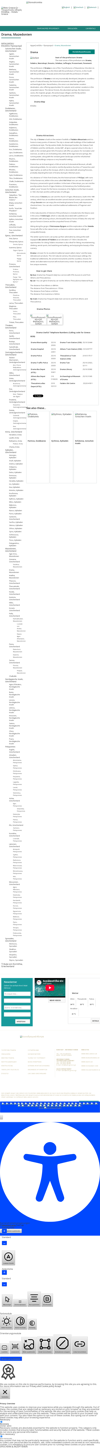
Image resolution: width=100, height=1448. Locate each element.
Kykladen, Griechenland (10, 451)
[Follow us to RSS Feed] (8, 1040)
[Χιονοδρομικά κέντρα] (32, 1036)
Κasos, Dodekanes (13, 139)
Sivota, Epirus (18, 244)
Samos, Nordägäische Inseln (14, 725)
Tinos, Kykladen (15, 540)
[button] (7, 43)
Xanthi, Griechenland (14, 337)
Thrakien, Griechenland (10, 326)
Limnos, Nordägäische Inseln (14, 710)
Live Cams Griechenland (37, 1073)
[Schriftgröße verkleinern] (4, 1243)
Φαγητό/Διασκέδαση (32, 18)
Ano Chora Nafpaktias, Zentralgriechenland (20, 367)
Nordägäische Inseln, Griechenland (14, 680)
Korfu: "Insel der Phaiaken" (15, 209)
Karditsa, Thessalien (13, 291)
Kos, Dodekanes (15, 149)
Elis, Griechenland (16, 825)
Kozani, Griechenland (14, 609)
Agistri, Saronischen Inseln (14, 56)
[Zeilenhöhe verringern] (4, 1284)
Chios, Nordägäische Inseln (14, 733)
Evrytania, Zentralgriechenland (17, 400)
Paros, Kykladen (15, 513)
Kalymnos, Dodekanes (13, 128)
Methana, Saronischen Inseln (14, 71)
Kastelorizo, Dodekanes (13, 145)
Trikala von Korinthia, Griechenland (12, 965)
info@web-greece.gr (68, 1065)
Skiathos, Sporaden (13, 950)
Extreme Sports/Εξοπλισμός (39, 1066)
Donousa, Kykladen (13, 476)
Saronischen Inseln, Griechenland (13, 49)
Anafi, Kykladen (15, 460)
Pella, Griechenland (14, 614)
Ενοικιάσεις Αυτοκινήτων (37, 1070)
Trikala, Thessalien (16, 322)
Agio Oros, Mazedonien (14, 555)
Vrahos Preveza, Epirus (16, 271)
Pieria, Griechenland (14, 645)
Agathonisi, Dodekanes (13, 114)
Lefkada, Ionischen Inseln (15, 226)
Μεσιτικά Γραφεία (7, 1058)
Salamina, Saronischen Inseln (14, 87)
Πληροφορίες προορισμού (48, 28)
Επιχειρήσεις (44, 18)
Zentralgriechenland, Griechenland (14, 353)
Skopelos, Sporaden (13, 955)
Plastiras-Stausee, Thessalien (17, 297)
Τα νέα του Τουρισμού (36, 1058)
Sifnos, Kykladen (15, 528)
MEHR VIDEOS (55, 1000)
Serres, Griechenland (14, 661)
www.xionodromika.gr (90, 1058)
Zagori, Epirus (18, 250)
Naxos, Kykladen (15, 510)
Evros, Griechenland (14, 331)
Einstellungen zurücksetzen (11, 1359)
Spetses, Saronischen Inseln (14, 95)
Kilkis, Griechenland (14, 603)
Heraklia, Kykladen (16, 481)
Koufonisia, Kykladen (13, 494)
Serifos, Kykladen (16, 522)
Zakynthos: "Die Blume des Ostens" (15, 197)
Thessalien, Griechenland (10, 286)
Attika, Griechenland (14, 374)
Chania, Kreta (14, 447)
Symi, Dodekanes (16, 175)
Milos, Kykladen (15, 502)
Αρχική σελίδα (36, 45)
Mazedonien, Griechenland (10, 549)
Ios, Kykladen (14, 484)
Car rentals (90, 28)
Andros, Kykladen (16, 464)
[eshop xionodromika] (34, 2)
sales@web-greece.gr (69, 1070)
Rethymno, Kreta (15, 441)
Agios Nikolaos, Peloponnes (17, 889)
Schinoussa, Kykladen (14, 535)
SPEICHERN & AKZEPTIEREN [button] (14, 1446)
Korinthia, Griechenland (14, 834)
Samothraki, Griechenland (14, 348)
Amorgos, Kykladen (13, 456)
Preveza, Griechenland (14, 265)
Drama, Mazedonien (14, 571)
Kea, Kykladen (14, 487)
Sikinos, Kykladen (16, 525)
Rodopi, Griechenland (14, 342)
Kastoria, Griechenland (14, 598)
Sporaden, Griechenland (10, 939)
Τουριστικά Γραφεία (8, 1050)
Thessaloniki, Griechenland (14, 587)
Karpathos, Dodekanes (13, 134)
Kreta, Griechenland (13, 432)
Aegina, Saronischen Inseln (14, 63)
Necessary (4, 1424)
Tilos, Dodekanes (16, 178)
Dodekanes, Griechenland (10, 109)
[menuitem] (66, 7)
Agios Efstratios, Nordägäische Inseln (15, 686)
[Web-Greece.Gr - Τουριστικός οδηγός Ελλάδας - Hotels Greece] (12, 12)
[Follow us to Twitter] (11, 29)
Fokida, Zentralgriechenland (17, 411)
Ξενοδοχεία (21, 18)
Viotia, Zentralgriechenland (17, 379)
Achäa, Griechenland (14, 799)
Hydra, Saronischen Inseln (14, 102)
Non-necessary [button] (7, 1434)
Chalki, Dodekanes (16, 181)
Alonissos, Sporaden (13, 945)
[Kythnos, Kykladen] (61, 447)
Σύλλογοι (4, 1073)
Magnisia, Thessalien (13, 307)
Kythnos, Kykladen (16, 499)
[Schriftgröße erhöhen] (4, 1231)
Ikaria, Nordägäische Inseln (14, 694)
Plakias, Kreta (18, 444)
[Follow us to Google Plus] (16, 29)
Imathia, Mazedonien (14, 576)
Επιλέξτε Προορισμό (11, 45)
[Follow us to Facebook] (7, 29)
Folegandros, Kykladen (14, 544)
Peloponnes (10, 746)
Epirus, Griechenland (14, 235)
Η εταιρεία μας (33, 1050)
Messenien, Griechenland (14, 883)
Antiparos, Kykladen (13, 468)
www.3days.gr (87, 1062)
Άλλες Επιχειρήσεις (35, 1062)
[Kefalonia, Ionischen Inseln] (85, 450)
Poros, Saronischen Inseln (14, 79)
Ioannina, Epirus (15, 247)
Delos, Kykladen (15, 472)
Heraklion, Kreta (15, 435)
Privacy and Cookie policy (42, 1386)
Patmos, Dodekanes (13, 165)
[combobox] (50, 1107)
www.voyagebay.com (89, 1066)
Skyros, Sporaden (16, 960)
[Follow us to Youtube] (20, 29)
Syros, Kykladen (15, 531)
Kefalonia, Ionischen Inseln (15, 215)
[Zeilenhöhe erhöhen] (4, 1272)
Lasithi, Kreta (14, 438)
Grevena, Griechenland (14, 560)
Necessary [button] (5, 1419)
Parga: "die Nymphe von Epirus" (17, 279)
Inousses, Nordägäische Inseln (14, 717)
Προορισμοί (11, 18)
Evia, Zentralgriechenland (17, 390)
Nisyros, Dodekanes (13, 160)
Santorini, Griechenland (14, 518)
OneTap (20, 1225)
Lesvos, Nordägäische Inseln (14, 702)
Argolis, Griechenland (14, 750)
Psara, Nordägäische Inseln (14, 741)
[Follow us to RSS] (24, 29)
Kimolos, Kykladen (16, 490)
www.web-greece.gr (89, 1054)
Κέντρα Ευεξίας (7, 1066)
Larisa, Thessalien (16, 303)
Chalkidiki (13, 676)
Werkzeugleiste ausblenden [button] (10, 1231)
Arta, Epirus (13, 238)
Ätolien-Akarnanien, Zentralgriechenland (17, 359)
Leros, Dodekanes (16, 155)
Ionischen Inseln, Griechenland (12, 191)
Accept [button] (58, 1386)
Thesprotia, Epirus (16, 241)
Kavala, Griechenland (14, 593)
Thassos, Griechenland (14, 582)
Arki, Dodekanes (15, 119)
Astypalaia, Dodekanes (13, 123)
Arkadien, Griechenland (14, 756)
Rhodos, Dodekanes (13, 170)
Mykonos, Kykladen (13, 506)
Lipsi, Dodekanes (16, 152)
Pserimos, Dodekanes (13, 185)
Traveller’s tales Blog (56, 18)
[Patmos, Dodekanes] (37, 447)
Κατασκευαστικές (34, 1054)
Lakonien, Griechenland (14, 845)
